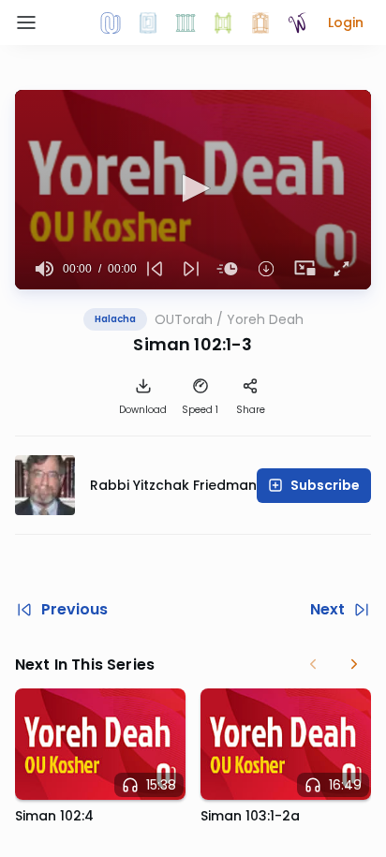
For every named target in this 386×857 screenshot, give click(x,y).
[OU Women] (298, 22)
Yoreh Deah (265, 319)
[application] (193, 189)
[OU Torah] (111, 22)
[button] (346, 22)
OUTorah (184, 319)
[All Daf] (260, 22)
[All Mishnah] (148, 22)
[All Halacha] (185, 22)
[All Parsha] (223, 22)
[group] (44, 268)
